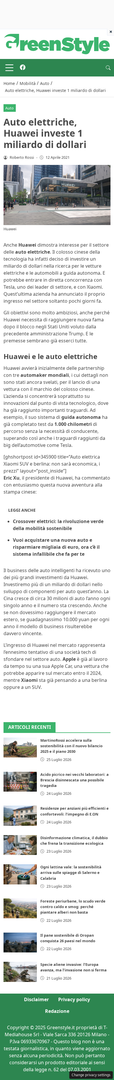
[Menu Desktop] (9, 67)
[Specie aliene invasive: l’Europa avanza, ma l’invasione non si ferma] (20, 972)
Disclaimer (36, 999)
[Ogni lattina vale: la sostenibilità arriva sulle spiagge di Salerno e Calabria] (20, 874)
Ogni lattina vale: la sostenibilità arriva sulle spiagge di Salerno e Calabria (70, 872)
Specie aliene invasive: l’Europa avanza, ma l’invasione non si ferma (73, 967)
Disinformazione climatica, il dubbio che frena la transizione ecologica (74, 840)
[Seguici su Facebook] (22, 68)
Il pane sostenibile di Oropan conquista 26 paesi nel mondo (67, 938)
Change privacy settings (91, 1074)
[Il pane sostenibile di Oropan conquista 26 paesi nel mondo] (20, 942)
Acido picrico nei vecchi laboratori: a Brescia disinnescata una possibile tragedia (74, 780)
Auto (9, 108)
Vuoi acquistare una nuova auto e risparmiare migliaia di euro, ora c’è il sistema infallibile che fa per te (56, 547)
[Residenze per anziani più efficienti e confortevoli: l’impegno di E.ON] (20, 815)
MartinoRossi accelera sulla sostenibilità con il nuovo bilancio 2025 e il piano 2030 (71, 746)
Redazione (57, 1011)
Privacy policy (74, 999)
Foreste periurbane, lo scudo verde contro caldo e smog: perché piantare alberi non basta (73, 906)
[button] (108, 67)
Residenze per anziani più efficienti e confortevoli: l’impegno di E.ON (74, 811)
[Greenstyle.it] (57, 43)
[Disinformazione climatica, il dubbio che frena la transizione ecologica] (20, 845)
